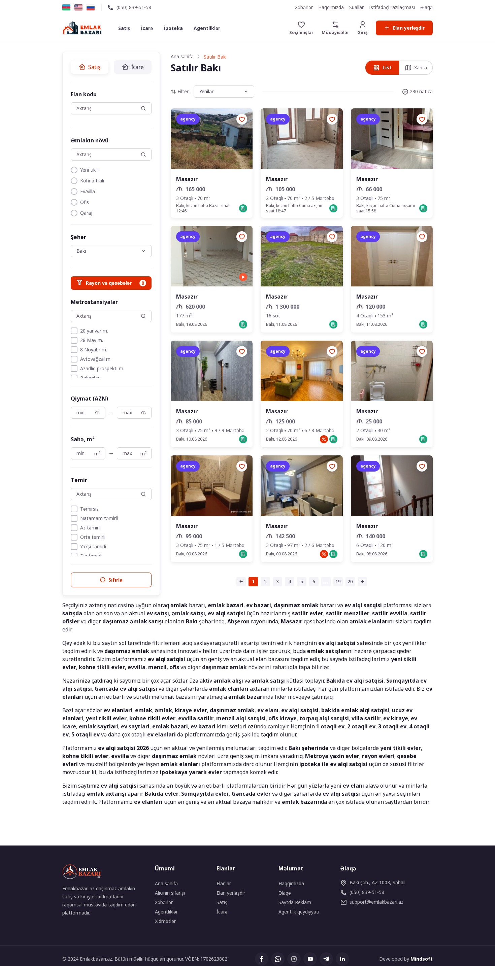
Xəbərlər (304, 7)
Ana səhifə (166, 883)
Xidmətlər (165, 921)
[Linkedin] (342, 959)
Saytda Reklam (294, 902)
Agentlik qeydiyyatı (298, 911)
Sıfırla (115, 580)
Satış (124, 28)
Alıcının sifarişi (170, 893)
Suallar (356, 7)
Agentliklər (207, 28)
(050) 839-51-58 (134, 7)
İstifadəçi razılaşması (392, 7)
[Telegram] (326, 959)
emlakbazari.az (376, 902)
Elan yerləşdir (409, 28)
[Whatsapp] (278, 959)
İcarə (147, 28)
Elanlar (224, 883)
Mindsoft (421, 959)
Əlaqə (426, 7)
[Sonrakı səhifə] (362, 581)
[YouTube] (310, 959)
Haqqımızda (331, 7)
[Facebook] (261, 959)
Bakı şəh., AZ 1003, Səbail (377, 882)
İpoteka (173, 28)
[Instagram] (294, 959)
